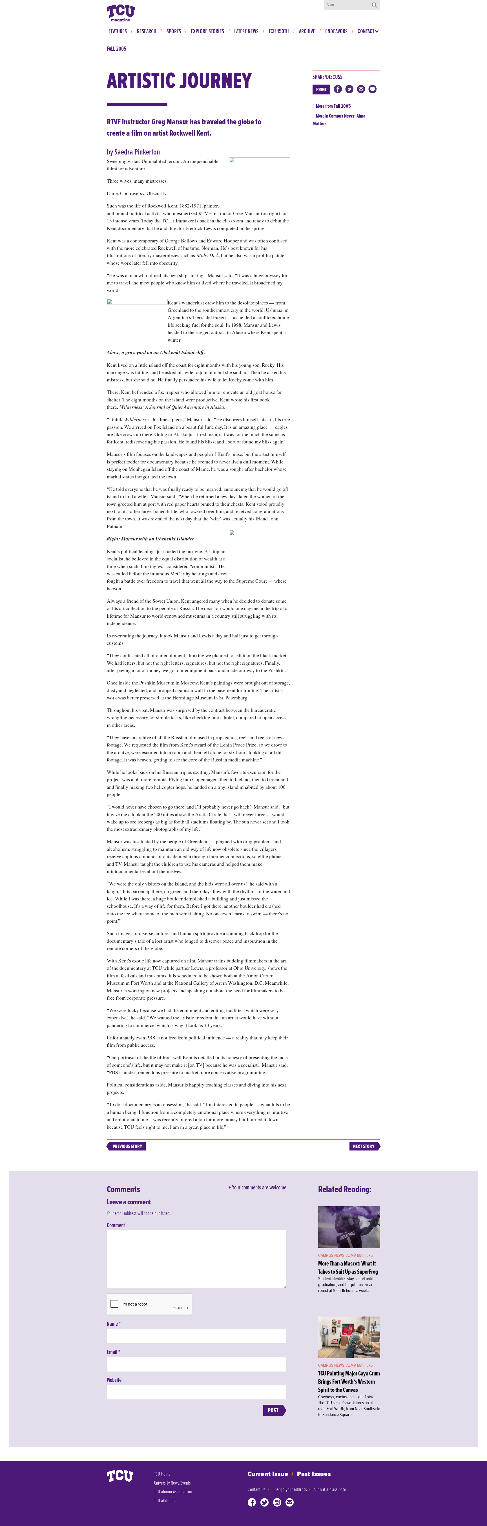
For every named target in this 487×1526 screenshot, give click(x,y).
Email (113, 1352)
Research (146, 31)
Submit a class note (330, 1489)
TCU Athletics (164, 1501)
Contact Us (256, 1489)
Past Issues (314, 1474)
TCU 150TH (279, 31)
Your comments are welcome (259, 1187)
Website (114, 1380)
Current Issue (268, 1474)
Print (321, 89)
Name (114, 1324)
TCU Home (162, 1474)
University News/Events (172, 1483)
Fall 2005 (116, 49)
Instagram (277, 1503)
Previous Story (127, 1146)
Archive (307, 31)
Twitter (264, 1503)
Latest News (246, 31)
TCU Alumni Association (173, 1492)
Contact (366, 31)
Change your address (290, 1489)
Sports (174, 31)
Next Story (363, 1146)
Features (118, 31)
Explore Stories (207, 31)
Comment (116, 1225)
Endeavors (336, 31)
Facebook (252, 1503)
